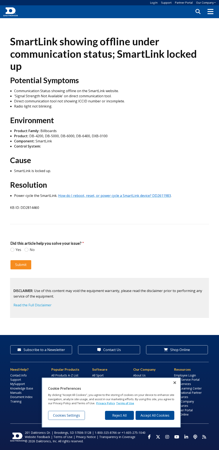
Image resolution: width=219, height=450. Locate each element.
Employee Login (185, 375)
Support (166, 2)
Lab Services (182, 384)
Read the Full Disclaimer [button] (32, 305)
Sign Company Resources (184, 403)
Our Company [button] (205, 2)
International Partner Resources (188, 395)
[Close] (174, 382)
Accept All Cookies (155, 415)
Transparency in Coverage (117, 437)
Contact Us (111, 349)
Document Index (21, 397)
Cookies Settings (66, 415)
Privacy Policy (105, 403)
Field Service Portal (187, 380)
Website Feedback (37, 437)
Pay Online (181, 414)
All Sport (98, 375)
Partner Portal (184, 2)
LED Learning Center (188, 388)
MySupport (17, 384)
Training (15, 401)
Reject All (119, 415)
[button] (210, 12)
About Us (139, 375)
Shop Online (179, 349)
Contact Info (18, 375)
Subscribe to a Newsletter (44, 349)
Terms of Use (63, 437)
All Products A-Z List (64, 375)
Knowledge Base (21, 388)
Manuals (16, 393)
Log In (154, 2)
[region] (111, 403)
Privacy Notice (86, 437)
